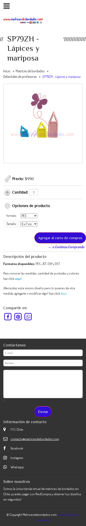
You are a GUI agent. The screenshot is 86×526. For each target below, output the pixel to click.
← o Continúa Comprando (66, 247)
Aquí (64, 293)
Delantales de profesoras (20, 76)
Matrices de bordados (30, 71)
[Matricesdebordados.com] (23, 20)
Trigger (6, 6)
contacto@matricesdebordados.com (35, 439)
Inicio (6, 71)
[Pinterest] (18, 316)
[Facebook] (8, 316)
